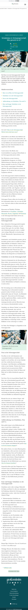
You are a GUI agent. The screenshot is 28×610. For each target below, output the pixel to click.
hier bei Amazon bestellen (8, 463)
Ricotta (10, 213)
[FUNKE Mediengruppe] (14, 604)
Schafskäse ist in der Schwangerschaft (13, 95)
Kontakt (14, 597)
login (2, 4)
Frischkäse (13, 211)
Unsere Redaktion (14, 591)
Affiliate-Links (8, 567)
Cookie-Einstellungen (14, 595)
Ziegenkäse (15, 213)
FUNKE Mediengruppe (17, 609)
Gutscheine (14, 599)
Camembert (20, 211)
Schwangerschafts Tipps (14, 571)
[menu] (25, 4)
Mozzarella (4, 213)
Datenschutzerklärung (14, 593)
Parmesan (23, 213)
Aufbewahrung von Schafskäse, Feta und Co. (14, 101)
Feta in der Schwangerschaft (10, 98)
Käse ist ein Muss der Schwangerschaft (13, 93)
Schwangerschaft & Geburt (16, 35)
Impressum (14, 589)
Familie (7, 35)
